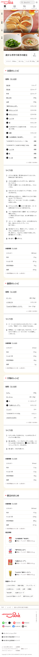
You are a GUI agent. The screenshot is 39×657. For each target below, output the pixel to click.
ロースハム (9, 397)
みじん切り (15, 196)
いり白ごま (9, 302)
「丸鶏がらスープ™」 (14, 405)
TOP (2, 607)
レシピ (9, 607)
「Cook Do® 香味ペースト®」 (14, 306)
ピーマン (8, 298)
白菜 (7, 102)
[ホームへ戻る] (7, 2)
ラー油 (11, 158)
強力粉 (8, 85)
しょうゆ (11, 118)
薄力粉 (8, 89)
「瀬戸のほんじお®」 (12, 106)
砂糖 (10, 133)
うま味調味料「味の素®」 (16, 137)
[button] (27, 2)
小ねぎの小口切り (11, 418)
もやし (8, 393)
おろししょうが (13, 110)
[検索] (22, 2)
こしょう (8, 409)
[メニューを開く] (36, 2)
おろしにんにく (13, 114)
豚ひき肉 (8, 98)
